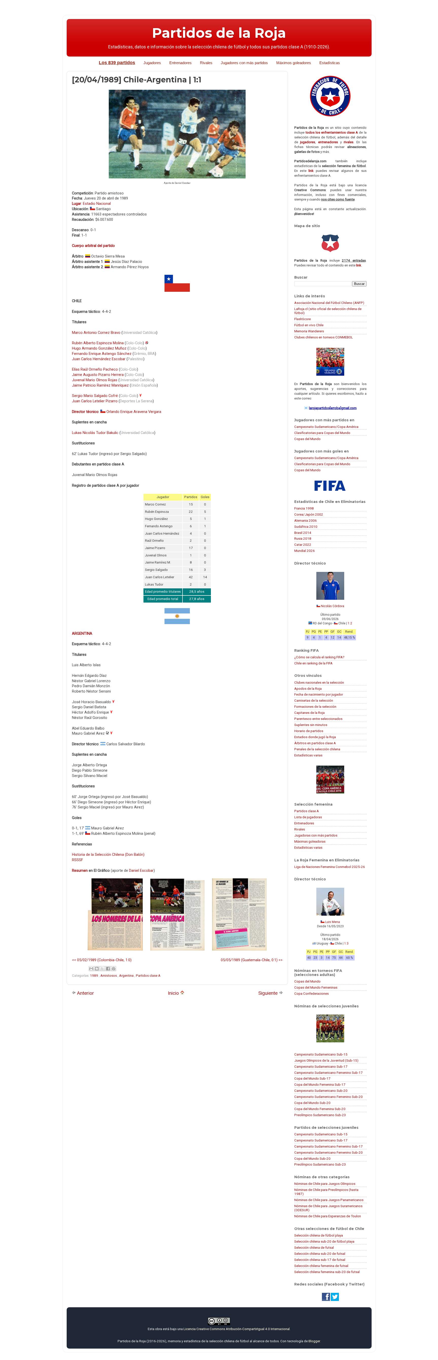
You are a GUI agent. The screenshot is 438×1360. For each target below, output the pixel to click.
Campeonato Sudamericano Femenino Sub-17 (328, 1073)
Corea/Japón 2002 (308, 514)
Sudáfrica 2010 (305, 526)
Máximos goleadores (293, 63)
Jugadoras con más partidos (315, 835)
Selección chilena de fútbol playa (318, 1235)
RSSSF (77, 860)
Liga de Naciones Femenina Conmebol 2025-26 (329, 867)
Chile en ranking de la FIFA (313, 663)
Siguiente (268, 993)
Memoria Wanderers (309, 331)
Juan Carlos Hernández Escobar (98, 359)
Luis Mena (332, 922)
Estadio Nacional (97, 203)
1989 (94, 975)
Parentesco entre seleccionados (318, 719)
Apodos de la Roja (308, 688)
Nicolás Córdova (332, 606)
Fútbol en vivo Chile (308, 325)
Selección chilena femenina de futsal (321, 1266)
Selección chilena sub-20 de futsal (319, 1254)
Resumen (80, 870)
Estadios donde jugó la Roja (315, 737)
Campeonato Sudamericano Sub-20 (321, 1091)
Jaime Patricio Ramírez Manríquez (100, 385)
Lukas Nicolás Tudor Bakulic (95, 432)
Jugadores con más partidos (244, 63)
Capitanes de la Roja (309, 713)
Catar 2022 (302, 544)
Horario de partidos (308, 731)
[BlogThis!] (96, 968)
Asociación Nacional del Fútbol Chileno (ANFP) (329, 303)
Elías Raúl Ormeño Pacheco (95, 369)
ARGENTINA (82, 633)
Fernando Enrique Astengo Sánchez (102, 353)
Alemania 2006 (305, 520)
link (311, 171)
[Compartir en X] (102, 968)
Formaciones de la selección (315, 706)
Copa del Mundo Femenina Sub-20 (319, 1109)
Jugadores (152, 63)
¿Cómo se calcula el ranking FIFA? (319, 657)
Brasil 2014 (302, 533)
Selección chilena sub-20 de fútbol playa (324, 1241)
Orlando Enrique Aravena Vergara (133, 411)
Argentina (126, 975)
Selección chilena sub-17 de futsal (319, 1260)
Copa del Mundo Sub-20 (312, 1103)
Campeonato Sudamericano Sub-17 (321, 1066)
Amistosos (109, 975)
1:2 (350, 623)
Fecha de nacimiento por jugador (318, 694)
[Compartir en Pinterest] (113, 968)
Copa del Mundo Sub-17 (312, 1078)
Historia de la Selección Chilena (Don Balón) (108, 854)
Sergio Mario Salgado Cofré (95, 395)
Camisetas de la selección (313, 700)
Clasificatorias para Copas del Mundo (322, 433)
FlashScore (302, 319)
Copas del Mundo (307, 439)
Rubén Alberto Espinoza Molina (98, 343)
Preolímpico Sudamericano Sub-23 (320, 1115)
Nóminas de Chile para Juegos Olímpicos (324, 1184)
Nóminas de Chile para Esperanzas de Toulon (327, 1216)
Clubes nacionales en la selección (319, 682)
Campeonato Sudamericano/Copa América (326, 427)
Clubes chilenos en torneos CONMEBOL (323, 337)
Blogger (314, 1341)
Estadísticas (329, 63)
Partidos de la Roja (219, 33)
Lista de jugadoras (308, 817)
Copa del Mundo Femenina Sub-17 (319, 1084)
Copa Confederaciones (311, 993)
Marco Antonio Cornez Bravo (96, 332)
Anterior (85, 993)
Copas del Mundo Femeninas (315, 987)
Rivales (206, 63)
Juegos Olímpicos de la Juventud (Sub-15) (326, 1060)
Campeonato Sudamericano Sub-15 (321, 1054)
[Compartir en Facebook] (108, 968)
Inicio (174, 993)
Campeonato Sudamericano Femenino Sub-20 (328, 1097)
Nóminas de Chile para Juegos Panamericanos (328, 1200)
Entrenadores (180, 63)
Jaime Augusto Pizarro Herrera (98, 374)
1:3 (346, 943)
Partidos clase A (148, 975)
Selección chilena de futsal (314, 1247)
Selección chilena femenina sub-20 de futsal (327, 1272)
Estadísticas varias (308, 755)
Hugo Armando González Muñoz (99, 348)
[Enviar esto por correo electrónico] (91, 968)
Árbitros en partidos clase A (315, 743)
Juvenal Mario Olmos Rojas (94, 380)
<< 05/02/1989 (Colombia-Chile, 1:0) (102, 960)
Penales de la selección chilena (317, 749)
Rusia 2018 (302, 538)
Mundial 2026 (304, 551)
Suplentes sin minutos (310, 725)
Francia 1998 (304, 508)
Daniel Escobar (141, 870)
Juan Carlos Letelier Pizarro (95, 401)
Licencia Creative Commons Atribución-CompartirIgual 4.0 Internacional (237, 1329)
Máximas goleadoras (309, 841)
